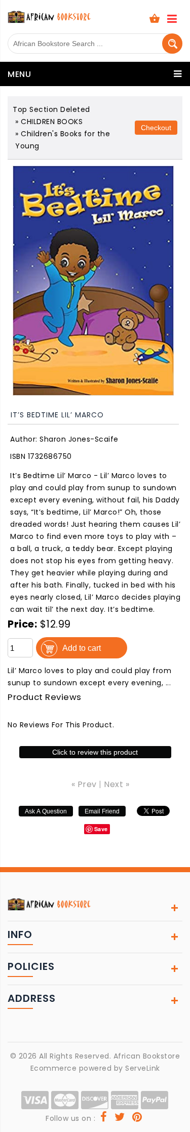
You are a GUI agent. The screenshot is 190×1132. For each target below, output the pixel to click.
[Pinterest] (137, 1118)
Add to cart (81, 648)
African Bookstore (146, 1056)
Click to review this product (95, 752)
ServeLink (142, 1068)
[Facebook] (104, 1118)
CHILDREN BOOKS (52, 121)
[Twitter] (120, 1118)
